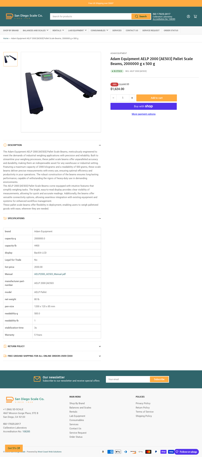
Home (6, 38)
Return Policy (143, 407)
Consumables (98, 30)
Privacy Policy (143, 403)
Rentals (57, 30)
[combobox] (100, 16)
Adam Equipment (118, 53)
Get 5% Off (14, 448)
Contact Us (132, 30)
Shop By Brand (11, 30)
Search (143, 16)
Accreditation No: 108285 (164, 19)
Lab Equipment (76, 30)
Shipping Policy (144, 416)
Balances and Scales (34, 30)
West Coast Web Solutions (50, 452)
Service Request (151, 30)
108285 (26, 431)
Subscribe (159, 379)
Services (117, 30)
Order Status (171, 30)
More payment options (144, 114)
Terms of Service (145, 411)
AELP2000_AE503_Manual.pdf (50, 274)
